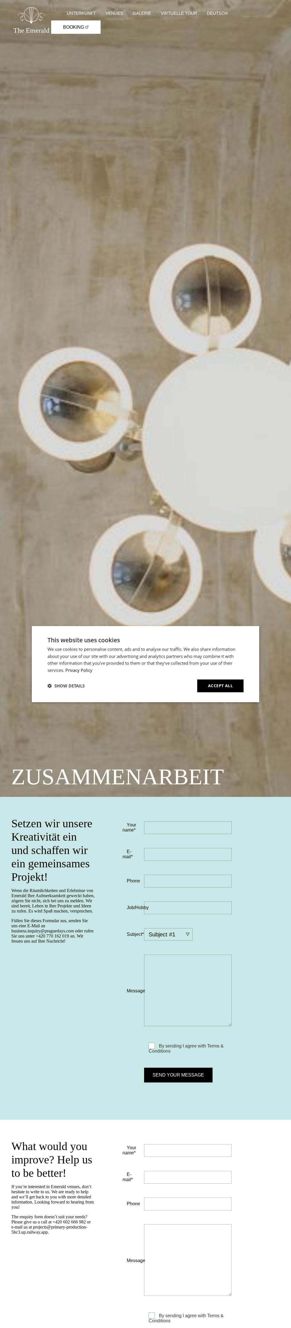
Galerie (142, 13)
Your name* (129, 827)
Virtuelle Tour (179, 13)
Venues (114, 13)
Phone (133, 880)
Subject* (135, 934)
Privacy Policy (78, 670)
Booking (74, 27)
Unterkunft (81, 13)
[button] (66, 685)
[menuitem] (217, 13)
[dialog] (145, 664)
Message (136, 990)
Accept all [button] (220, 685)
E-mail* (127, 854)
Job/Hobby (138, 907)
